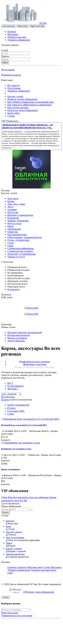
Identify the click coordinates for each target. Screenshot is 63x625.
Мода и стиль (14, 223)
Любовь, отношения (17, 220)
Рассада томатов (14, 532)
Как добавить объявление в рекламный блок (30, 102)
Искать (5, 512)
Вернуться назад (9, 612)
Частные (12, 388)
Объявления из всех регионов (16, 615)
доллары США (16, 411)
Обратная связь (34, 567)
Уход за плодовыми (15, 537)
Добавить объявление (18, 40)
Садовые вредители (15, 554)
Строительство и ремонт (20, 251)
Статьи (11, 116)
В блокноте (13, 289)
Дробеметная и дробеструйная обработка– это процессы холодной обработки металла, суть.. (27, 126)
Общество (12, 231)
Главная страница (16, 567)
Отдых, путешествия (18, 240)
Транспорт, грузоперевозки (21, 254)
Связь (10, 245)
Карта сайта (13, 113)
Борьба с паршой (14, 548)
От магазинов (15, 386)
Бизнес (11, 201)
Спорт (10, 243)
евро (10, 413)
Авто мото (12, 198)
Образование (14, 229)
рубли (11, 408)
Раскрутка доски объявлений (22, 110)
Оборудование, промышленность (24, 237)
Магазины (12, 34)
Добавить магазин (16, 37)
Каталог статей (15, 96)
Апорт (8, 526)
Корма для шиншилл (10, 469)
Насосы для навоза (17, 338)
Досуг (10, 206)
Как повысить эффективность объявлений (29, 104)
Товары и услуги (16, 256)
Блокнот (11, 31)
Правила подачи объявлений (22, 99)
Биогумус (10, 521)
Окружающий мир (17, 234)
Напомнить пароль (11, 75)
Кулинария (13, 218)
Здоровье (12, 209)
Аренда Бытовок (16, 340)
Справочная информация (20, 248)
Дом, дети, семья (16, 204)
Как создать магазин (18, 107)
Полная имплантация (18, 335)
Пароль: (5, 56)
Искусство (12, 212)
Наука (10, 226)
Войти (5, 62)
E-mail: (4, 50)
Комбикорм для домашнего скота (16, 449)
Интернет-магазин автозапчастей (24, 332)
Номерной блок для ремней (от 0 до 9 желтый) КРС (24, 425)
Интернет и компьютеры (20, 215)
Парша (9, 543)
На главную (13, 85)
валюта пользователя (18, 405)
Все (10, 383)
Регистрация (7, 69)
